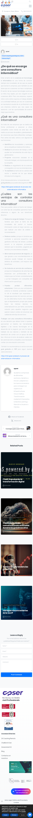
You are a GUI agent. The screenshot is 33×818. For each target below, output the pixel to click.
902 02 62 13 (27, 11)
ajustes (23, 811)
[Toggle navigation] (30, 6)
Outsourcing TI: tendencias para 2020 (15, 568)
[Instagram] (12, 1)
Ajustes (23, 815)
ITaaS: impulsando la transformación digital (13, 480)
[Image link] (12, 706)
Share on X (17, 421)
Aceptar (6, 815)
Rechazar (14, 815)
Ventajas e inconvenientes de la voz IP (15, 611)
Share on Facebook (17, 417)
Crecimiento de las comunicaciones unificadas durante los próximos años (16, 525)
